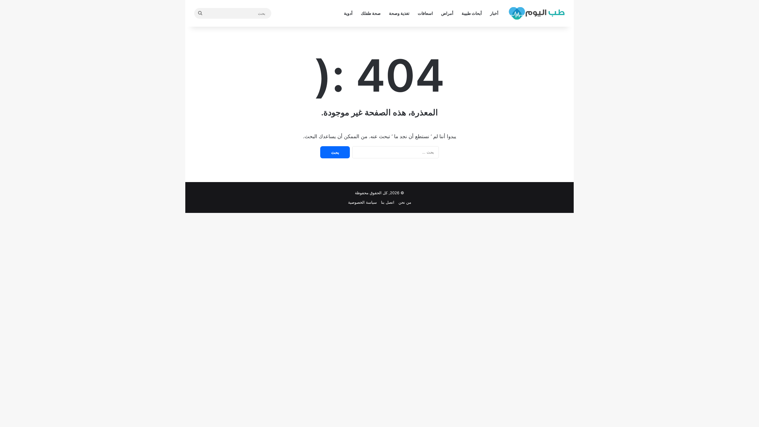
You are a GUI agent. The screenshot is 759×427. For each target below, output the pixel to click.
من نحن (404, 202)
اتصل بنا (387, 202)
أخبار (494, 13)
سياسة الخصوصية (362, 202)
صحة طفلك (371, 13)
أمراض (447, 13)
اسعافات (425, 13)
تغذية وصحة (399, 13)
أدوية (348, 13)
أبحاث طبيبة (472, 13)
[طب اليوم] (536, 13)
